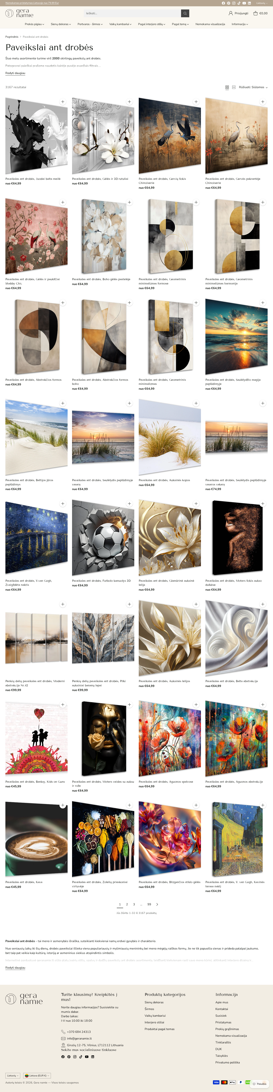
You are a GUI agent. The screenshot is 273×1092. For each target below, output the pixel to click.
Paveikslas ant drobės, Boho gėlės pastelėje (101, 279)
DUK (218, 1049)
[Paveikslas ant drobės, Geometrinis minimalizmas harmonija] (236, 236)
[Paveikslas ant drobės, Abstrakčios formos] (36, 336)
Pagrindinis (11, 37)
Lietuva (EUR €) (37, 1075)
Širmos (149, 1009)
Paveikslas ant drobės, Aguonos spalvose (166, 781)
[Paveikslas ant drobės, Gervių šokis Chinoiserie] (170, 135)
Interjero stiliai (154, 1022)
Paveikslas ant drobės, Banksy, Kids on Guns (35, 781)
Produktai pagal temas (160, 1029)
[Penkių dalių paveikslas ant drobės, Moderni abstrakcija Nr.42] (36, 638)
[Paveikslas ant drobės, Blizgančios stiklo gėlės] (170, 839)
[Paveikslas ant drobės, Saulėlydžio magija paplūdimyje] (236, 337)
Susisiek (221, 1016)
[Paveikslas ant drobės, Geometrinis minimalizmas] (170, 336)
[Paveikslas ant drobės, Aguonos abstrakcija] (236, 738)
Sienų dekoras (154, 1002)
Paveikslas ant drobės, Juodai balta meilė (33, 179)
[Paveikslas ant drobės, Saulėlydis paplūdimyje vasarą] (103, 437)
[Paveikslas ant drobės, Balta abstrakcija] (236, 638)
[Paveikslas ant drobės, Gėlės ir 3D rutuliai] (103, 136)
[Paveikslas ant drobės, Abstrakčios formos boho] (103, 337)
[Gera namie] (19, 13)
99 (149, 904)
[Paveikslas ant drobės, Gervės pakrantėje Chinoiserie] (236, 136)
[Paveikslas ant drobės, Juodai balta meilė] (36, 135)
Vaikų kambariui (155, 1016)
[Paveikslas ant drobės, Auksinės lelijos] (170, 638)
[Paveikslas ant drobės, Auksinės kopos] (170, 437)
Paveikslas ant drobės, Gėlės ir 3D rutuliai (100, 179)
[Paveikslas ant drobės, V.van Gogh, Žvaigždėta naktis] (36, 537)
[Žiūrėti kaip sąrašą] (234, 87)
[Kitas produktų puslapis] (157, 904)
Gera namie (40, 1082)
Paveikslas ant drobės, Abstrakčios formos (33, 380)
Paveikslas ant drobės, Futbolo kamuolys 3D (101, 580)
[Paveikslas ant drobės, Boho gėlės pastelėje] (103, 236)
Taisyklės (221, 1056)
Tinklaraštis (223, 1042)
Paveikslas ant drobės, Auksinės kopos (164, 480)
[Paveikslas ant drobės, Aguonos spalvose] (170, 738)
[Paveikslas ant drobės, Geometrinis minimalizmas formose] (170, 236)
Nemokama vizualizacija (231, 1036)
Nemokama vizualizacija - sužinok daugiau (28, 3)
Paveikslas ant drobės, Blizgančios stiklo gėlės (169, 882)
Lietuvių (260, 3)
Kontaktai (221, 1009)
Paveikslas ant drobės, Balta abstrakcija (231, 681)
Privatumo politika (227, 1062)
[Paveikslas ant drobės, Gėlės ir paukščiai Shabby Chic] (36, 236)
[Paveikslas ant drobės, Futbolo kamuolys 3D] (103, 538)
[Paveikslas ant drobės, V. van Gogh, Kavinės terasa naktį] (236, 839)
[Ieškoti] (185, 13)
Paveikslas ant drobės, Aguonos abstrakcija (234, 781)
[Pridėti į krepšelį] (62, 101)
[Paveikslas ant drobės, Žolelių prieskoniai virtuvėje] (103, 839)
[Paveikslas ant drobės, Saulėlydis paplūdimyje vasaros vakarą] (236, 437)
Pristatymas (223, 1022)
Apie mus (221, 1002)
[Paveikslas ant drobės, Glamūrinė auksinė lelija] (170, 537)
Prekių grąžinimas (227, 1029)
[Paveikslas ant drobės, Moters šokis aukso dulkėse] (236, 538)
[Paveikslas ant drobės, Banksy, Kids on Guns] (36, 738)
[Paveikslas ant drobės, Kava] (36, 839)
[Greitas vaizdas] (62, 110)
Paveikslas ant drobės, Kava (23, 882)
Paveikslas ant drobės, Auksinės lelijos (164, 681)
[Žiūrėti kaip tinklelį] (227, 87)
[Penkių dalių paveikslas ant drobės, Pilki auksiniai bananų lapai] (103, 638)
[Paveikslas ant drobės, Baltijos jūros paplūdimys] (36, 437)
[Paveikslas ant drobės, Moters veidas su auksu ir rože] (103, 738)
